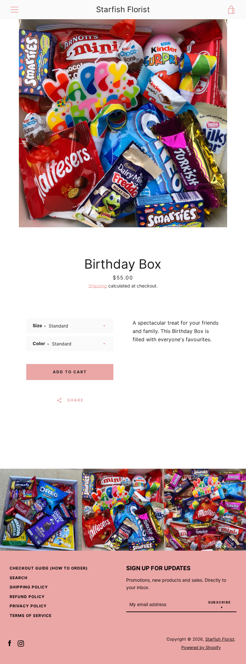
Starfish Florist (123, 9)
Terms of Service (31, 615)
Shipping (97, 285)
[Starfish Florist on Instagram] (21, 643)
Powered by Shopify (201, 647)
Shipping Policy (29, 587)
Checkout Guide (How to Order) (49, 568)
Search (19, 577)
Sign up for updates (158, 568)
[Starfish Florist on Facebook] (9, 643)
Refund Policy (27, 596)
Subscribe (219, 602)
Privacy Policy (28, 605)
